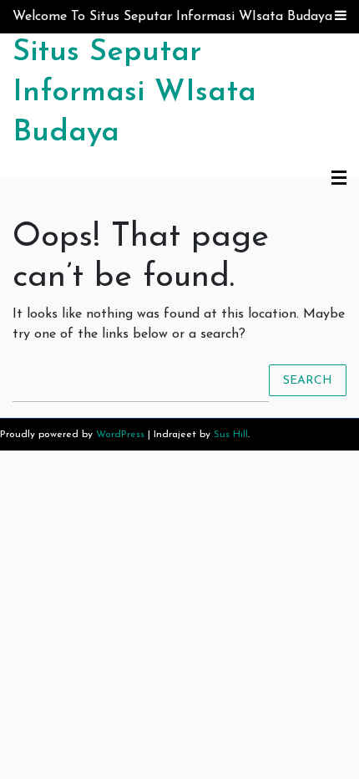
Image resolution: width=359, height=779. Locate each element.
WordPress (120, 435)
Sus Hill (231, 435)
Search (307, 380)
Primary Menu (338, 179)
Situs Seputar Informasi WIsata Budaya (134, 93)
